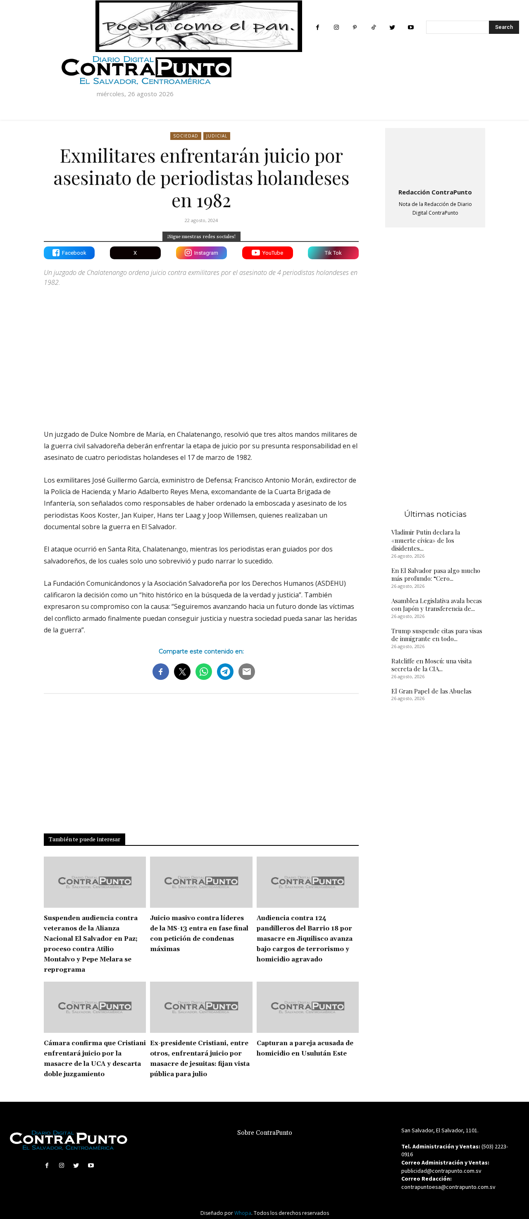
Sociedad (185, 136)
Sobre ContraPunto (264, 1133)
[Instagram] (336, 27)
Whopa (242, 1213)
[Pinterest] (355, 27)
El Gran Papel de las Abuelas (431, 691)
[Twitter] (392, 27)
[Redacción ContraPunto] (435, 156)
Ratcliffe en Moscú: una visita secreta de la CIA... (431, 665)
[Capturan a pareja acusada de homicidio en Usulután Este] (308, 1007)
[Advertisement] (201, 351)
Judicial (216, 136)
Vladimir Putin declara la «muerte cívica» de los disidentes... (425, 540)
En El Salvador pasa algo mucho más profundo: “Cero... (435, 574)
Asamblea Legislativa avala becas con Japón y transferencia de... (436, 604)
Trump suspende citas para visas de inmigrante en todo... (436, 635)
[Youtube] (410, 27)
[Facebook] (317, 27)
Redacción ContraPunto (435, 192)
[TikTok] (373, 27)
